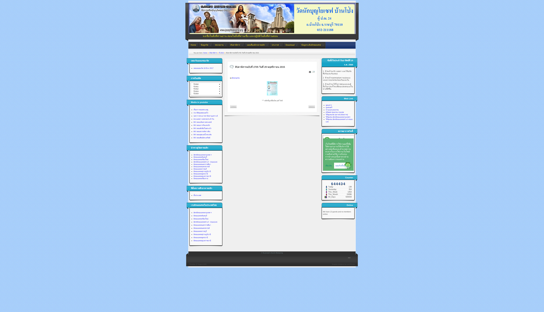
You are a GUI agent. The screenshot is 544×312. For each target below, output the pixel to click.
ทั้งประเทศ (197, 195)
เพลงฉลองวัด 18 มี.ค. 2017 (203, 68)
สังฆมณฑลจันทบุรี (200, 157)
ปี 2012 (196, 89)
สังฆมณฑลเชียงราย (201, 178)
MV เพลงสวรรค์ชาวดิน (202, 132)
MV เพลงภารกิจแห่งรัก (202, 125)
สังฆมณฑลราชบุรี (200, 169)
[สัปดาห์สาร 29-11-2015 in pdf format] (272, 88)
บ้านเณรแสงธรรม (332, 110)
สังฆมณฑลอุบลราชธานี (202, 176)
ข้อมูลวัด (204, 45)
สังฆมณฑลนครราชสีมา (202, 164)
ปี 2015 (221, 53)
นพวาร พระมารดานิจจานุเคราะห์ (206, 116)
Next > (312, 107)
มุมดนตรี (329, 107)
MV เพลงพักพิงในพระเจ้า (203, 128)
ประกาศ (275, 45)
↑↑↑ (349, 258)
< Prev (233, 107)
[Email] (313, 72)
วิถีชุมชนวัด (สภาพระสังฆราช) (337, 115)
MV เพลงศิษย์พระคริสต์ (202, 138)
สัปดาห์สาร (235, 45)
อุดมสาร (329, 105)
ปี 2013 (196, 91)
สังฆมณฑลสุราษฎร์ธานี (202, 171)
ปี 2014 (196, 93)
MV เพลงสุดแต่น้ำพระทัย (203, 135)
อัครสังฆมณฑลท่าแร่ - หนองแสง (205, 162)
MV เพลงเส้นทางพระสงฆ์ (203, 122)
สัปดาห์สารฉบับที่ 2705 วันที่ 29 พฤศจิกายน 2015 (260, 67)
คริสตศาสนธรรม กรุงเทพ (335, 112)
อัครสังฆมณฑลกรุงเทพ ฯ (203, 155)
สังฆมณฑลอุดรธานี (201, 174)
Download (290, 45)
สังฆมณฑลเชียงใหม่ (201, 160)
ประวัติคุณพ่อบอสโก (201, 113)
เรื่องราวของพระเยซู (201, 110)
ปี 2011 (196, 86)
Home (193, 45)
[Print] (310, 72)
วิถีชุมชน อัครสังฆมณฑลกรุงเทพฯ (338, 117)
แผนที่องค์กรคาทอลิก (256, 45)
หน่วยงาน (219, 45)
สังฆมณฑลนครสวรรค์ (202, 167)
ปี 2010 (196, 84)
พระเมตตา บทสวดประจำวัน (204, 119)
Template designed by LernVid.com (343, 264)
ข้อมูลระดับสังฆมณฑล (311, 45)
